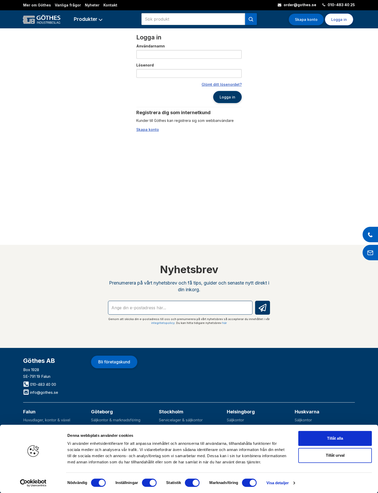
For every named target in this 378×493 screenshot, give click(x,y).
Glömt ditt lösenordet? (222, 84)
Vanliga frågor (68, 5)
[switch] (149, 483)
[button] (88, 19)
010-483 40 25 (341, 5)
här (224, 323)
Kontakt (110, 5)
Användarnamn (150, 46)
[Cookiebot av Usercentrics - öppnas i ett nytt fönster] (33, 483)
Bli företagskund (114, 361)
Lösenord (145, 65)
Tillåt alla (335, 438)
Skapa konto (306, 19)
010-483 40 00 (42, 384)
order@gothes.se (299, 5)
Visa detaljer (277, 483)
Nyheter (92, 5)
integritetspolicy (163, 323)
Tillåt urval (335, 455)
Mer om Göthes (37, 5)
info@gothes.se (43, 392)
